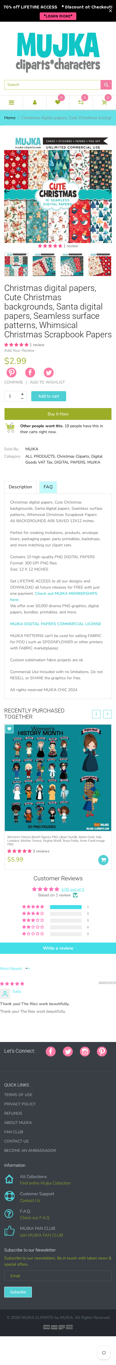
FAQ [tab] (48, 487)
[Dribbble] (48, 1060)
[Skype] (69, 1060)
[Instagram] (85, 1051)
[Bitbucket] (34, 1060)
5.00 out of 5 (72, 889)
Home (9, 118)
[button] (50, 246)
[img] (12, 984)
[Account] (34, 102)
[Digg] (76, 1060)
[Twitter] (48, 373)
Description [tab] (20, 487)
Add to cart (48, 396)
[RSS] (20, 1060)
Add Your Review (19, 350)
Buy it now (58, 414)
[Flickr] (27, 1060)
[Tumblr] (41, 1060)
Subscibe (18, 1292)
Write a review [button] (58, 948)
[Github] (13, 1060)
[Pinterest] (102, 1051)
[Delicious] (62, 1060)
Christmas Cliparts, (73, 456)
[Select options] (103, 860)
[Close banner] (110, 11)
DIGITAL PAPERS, (70, 462)
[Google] (6, 1060)
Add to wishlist (47, 382)
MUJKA (31, 449)
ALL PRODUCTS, (40, 456)
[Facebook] (30, 373)
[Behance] (83, 1060)
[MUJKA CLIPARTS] (58, 50)
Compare (13, 382)
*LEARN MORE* (58, 16)
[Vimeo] (55, 1060)
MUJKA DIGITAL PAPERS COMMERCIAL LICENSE (55, 624)
